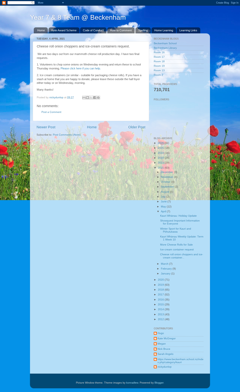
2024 (161, 153)
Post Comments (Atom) (67, 134)
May (164, 206)
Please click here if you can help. (81, 68)
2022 (161, 162)
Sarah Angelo (165, 354)
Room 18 (159, 61)
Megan (162, 343)
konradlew (132, 382)
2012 (161, 319)
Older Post (136, 127)
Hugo (161, 333)
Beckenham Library (165, 48)
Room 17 (159, 57)
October (166, 181)
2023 (161, 157)
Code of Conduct (93, 30)
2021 (161, 167)
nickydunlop (165, 366)
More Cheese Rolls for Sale (176, 244)
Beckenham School (165, 43)
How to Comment (121, 30)
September (168, 186)
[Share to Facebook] (95, 97)
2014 (161, 309)
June (164, 201)
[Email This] (84, 97)
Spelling (143, 30)
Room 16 (159, 52)
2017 (161, 294)
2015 (161, 304)
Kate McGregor (167, 338)
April (164, 211)
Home (41, 30)
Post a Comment (51, 112)
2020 (161, 279)
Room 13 (159, 70)
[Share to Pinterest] (98, 97)
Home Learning (163, 30)
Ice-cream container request (177, 249)
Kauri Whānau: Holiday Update (178, 215)
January (166, 273)
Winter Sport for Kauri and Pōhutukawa (175, 230)
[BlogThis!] (87, 97)
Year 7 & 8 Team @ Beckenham (78, 17)
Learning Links (188, 30)
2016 (161, 299)
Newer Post (46, 127)
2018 (161, 289)
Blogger (159, 382)
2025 (161, 147)
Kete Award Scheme (63, 30)
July (163, 196)
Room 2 (158, 75)
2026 (161, 143)
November (167, 177)
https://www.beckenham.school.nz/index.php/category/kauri (180, 361)
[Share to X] (91, 97)
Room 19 (159, 66)
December (167, 172)
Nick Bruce (164, 349)
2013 (161, 314)
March (165, 263)
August (165, 191)
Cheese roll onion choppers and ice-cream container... (181, 256)
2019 (161, 284)
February (166, 268)
